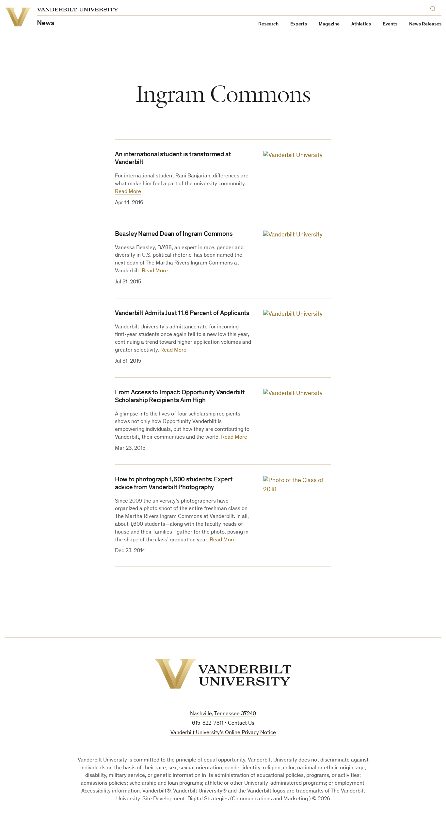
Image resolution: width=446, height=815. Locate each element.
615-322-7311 (207, 723)
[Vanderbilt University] (223, 674)
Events (390, 24)
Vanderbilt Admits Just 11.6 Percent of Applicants (182, 313)
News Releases (425, 24)
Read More (128, 192)
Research (268, 24)
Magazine (329, 24)
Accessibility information (110, 791)
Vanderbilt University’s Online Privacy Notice (223, 733)
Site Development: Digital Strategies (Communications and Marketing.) (226, 799)
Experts (298, 24)
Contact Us (241, 723)
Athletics (361, 24)
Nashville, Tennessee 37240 (223, 714)
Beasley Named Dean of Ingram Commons (174, 234)
